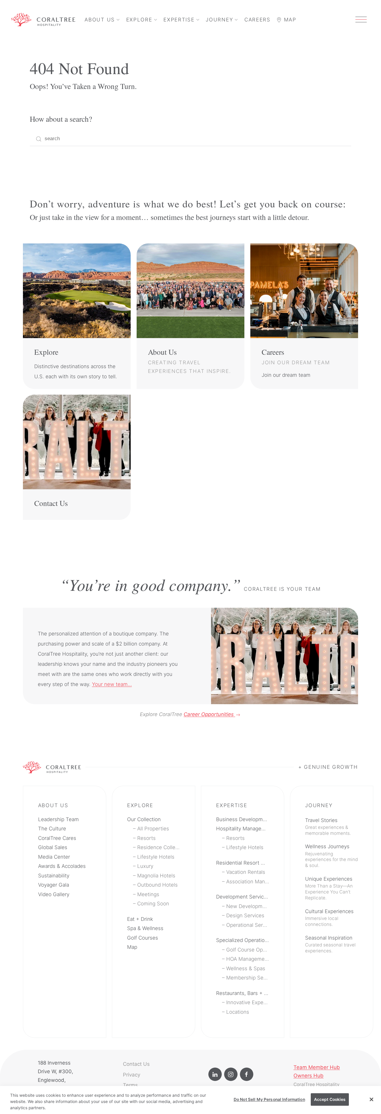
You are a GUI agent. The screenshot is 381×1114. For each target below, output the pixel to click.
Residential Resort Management (242, 863)
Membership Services (247, 978)
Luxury (145, 866)
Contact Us (136, 1064)
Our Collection (144, 819)
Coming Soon (153, 904)
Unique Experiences (329, 888)
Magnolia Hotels (156, 876)
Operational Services (247, 925)
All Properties (153, 829)
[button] (361, 19)
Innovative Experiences (247, 1002)
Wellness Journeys (331, 855)
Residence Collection (158, 847)
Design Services (245, 915)
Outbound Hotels (157, 885)
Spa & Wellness (145, 928)
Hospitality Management (242, 829)
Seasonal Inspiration (330, 944)
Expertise (178, 20)
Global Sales (52, 847)
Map (289, 20)
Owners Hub (308, 1076)
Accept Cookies (330, 1099)
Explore (139, 20)
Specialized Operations (242, 940)
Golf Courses (142, 938)
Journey (219, 20)
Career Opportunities (209, 714)
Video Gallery (53, 894)
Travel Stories (328, 826)
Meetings (148, 894)
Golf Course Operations (247, 950)
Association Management (247, 882)
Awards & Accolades (62, 866)
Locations (237, 1012)
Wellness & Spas (245, 968)
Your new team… (112, 684)
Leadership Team (58, 819)
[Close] (371, 1099)
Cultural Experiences (329, 917)
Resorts (146, 838)
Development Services (242, 897)
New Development (247, 906)
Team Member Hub (316, 1067)
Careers (257, 20)
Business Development (242, 819)
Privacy (131, 1075)
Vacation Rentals (245, 872)
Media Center (54, 857)
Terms (130, 1085)
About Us (100, 20)
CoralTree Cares (57, 838)
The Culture (52, 829)
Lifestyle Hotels (155, 857)
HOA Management (247, 959)
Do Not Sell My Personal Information (269, 1099)
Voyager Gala (53, 885)
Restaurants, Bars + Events (242, 993)
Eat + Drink (140, 919)
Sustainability (53, 876)
